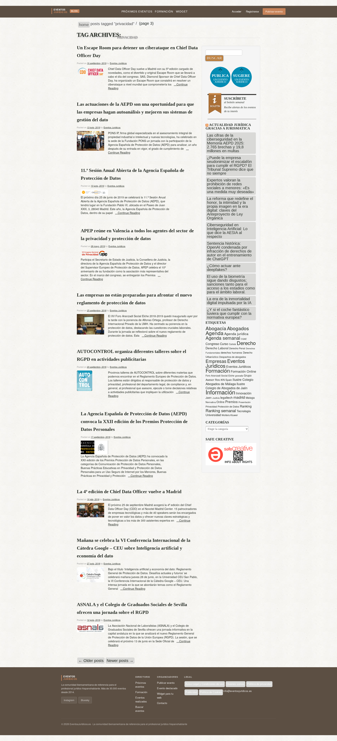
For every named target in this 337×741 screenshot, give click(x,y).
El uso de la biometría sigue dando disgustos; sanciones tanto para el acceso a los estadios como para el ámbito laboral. (231, 284)
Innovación (243, 393)
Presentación (245, 402)
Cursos (232, 344)
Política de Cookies (211, 692)
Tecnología (244, 411)
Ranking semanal (221, 410)
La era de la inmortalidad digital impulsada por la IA (229, 301)
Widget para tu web (165, 695)
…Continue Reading (127, 213)
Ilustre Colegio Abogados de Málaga (229, 381)
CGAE (244, 338)
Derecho (246, 342)
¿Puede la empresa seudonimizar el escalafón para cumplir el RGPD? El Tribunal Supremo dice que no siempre (230, 165)
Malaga (250, 398)
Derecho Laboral (217, 348)
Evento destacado (167, 688)
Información (220, 392)
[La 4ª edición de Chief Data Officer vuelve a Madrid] (90, 510)
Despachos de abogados (232, 357)
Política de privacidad (259, 684)
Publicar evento (274, 11)
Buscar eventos (139, 709)
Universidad (213, 415)
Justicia (216, 397)
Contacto (162, 703)
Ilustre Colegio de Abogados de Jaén (226, 386)
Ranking (246, 406)
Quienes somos (235, 684)
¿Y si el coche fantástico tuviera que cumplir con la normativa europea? (229, 313)
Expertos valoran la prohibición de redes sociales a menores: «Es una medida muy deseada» (230, 186)
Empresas (216, 361)
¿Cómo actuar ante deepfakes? (223, 268)
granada (239, 375)
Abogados (238, 328)
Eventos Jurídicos (238, 366)
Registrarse (252, 11)
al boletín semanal (240, 105)
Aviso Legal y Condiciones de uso (204, 684)
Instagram (69, 700)
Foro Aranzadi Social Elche (220, 375)
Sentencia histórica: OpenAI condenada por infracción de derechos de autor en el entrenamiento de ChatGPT (229, 251)
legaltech (226, 397)
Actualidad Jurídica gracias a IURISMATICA (228, 126)
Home (84, 25)
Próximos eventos (136, 11)
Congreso (212, 343)
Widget (182, 11)
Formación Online (243, 371)
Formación (164, 11)
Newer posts (120, 660)
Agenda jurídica (236, 333)
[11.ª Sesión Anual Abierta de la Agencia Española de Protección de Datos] (94, 192)
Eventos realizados (141, 699)
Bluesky (85, 700)
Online (220, 402)
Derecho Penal (237, 348)
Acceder (236, 11)
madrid (239, 397)
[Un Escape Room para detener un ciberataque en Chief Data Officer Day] (90, 72)
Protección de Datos (228, 406)
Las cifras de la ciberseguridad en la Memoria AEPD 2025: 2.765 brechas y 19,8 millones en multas (225, 143)
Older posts (91, 660)
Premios (231, 401)
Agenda (214, 332)
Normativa (211, 402)
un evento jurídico (220, 78)
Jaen (209, 398)
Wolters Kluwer (230, 415)
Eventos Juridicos (118, 63)
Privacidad (211, 406)
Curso (224, 343)
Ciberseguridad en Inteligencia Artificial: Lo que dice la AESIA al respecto (227, 231)
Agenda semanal (223, 337)
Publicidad (191, 692)
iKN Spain (226, 380)
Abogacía (216, 328)
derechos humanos (231, 352)
